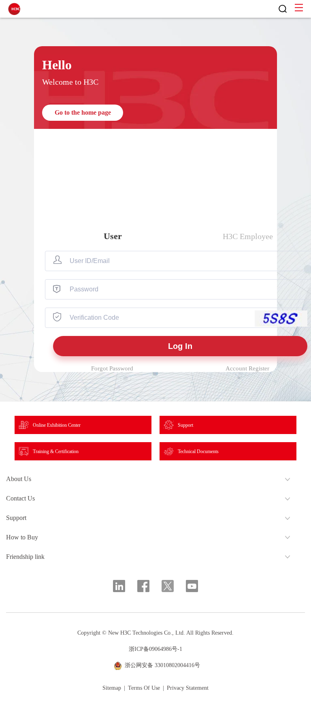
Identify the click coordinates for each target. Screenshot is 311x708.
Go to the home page (83, 112)
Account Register (247, 368)
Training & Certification (56, 451)
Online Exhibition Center (57, 425)
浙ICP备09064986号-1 (155, 649)
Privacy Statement (188, 688)
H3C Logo (14, 9)
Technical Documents (198, 451)
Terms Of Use (144, 688)
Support (185, 425)
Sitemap (111, 688)
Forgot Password (112, 368)
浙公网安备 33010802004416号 (162, 665)
